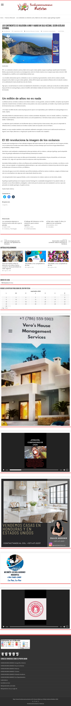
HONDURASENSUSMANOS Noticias (10, 668)
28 (55, 304)
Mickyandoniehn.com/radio (8, 686)
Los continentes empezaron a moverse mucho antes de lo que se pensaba (12, 223)
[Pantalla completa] (67, 470)
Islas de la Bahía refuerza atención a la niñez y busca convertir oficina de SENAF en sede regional (11, 266)
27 (45, 304)
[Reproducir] (4, 470)
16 (6, 301)
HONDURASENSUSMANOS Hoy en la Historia (12, 665)
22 (64, 301)
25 (25, 304)
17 (16, 301)
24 (16, 304)
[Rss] (33, 701)
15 (64, 299)
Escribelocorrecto (5, 683)
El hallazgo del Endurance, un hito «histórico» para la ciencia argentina (34, 223)
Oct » (6, 308)
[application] (35, 452)
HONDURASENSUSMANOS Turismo (10, 671)
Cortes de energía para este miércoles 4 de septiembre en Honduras (12, 242)
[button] (35, 452)
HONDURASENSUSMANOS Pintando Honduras (13, 674)
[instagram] (38, 701)
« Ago (2, 308)
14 (55, 299)
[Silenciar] (64, 470)
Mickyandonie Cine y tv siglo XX (9, 688)
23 (6, 304)
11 (25, 299)
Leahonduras (4, 680)
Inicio (1, 17)
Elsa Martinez (7, 31)
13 (45, 299)
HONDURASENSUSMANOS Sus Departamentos (13, 677)
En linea (7, 283)
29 (64, 304)
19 (35, 301)
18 (25, 301)
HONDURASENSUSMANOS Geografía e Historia (13, 663)
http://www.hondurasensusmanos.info (23, 699)
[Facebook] (34, 701)
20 (45, 301)
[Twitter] (36, 701)
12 (35, 299)
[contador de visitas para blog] (10, 654)
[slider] (34, 469)
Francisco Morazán (10, 17)
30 (6, 306)
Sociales (37, 31)
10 (16, 299)
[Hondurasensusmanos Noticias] (35, 6)
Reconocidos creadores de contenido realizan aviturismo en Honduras (58, 242)
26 (35, 304)
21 (55, 301)
